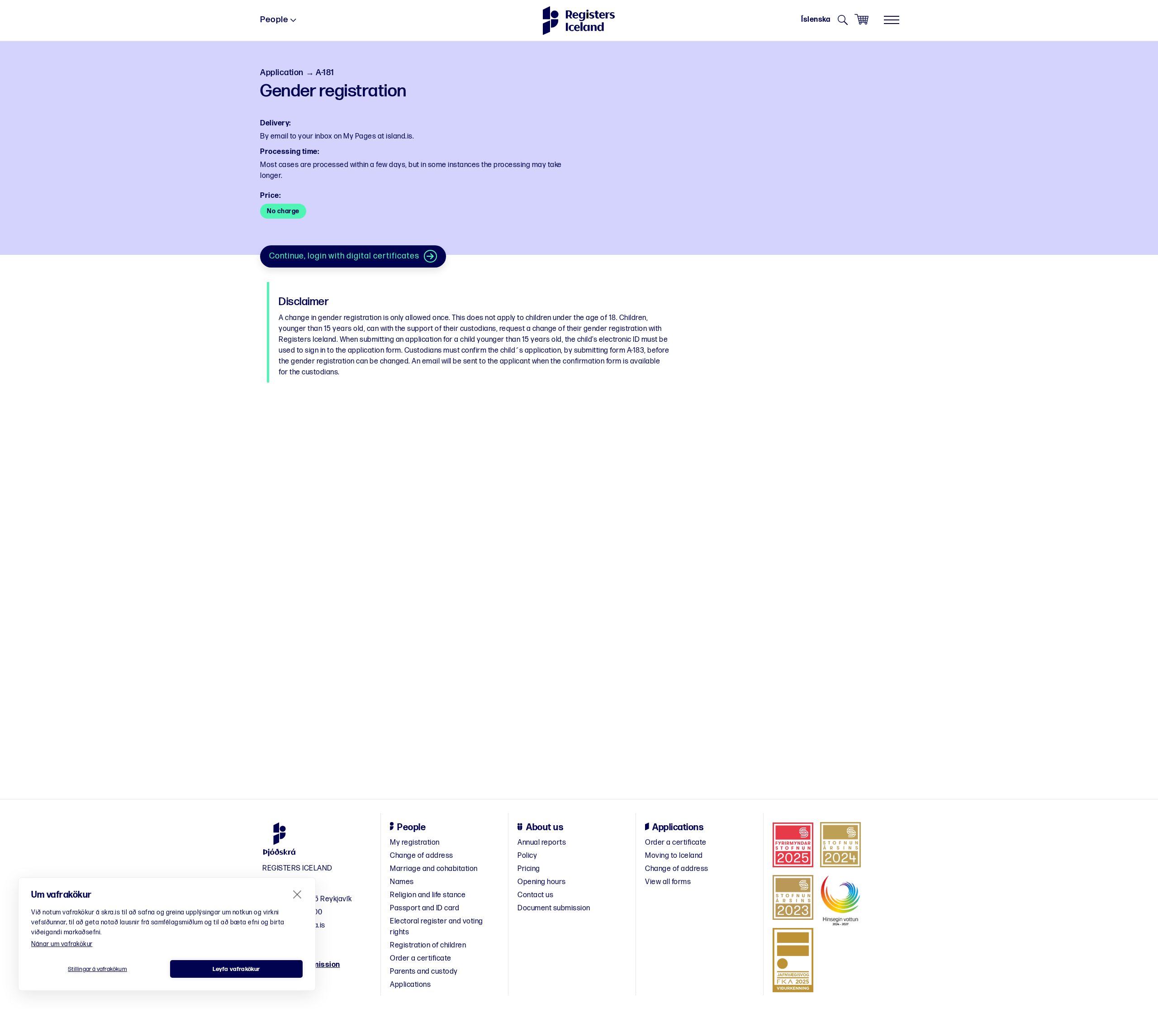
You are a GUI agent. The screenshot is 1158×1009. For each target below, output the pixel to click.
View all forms (668, 882)
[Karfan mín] (861, 19)
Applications (410, 984)
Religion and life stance (427, 895)
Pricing (528, 869)
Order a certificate (420, 958)
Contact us (535, 895)
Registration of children (428, 945)
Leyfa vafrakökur (236, 969)
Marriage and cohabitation (434, 869)
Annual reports (541, 842)
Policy (527, 855)
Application (282, 72)
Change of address (421, 855)
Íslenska (815, 19)
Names (402, 882)
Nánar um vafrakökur (62, 944)
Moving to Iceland (674, 855)
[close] (297, 894)
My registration (415, 842)
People (274, 19)
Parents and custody (424, 971)
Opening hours (541, 882)
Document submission (553, 908)
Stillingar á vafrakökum (97, 969)
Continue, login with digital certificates (344, 256)
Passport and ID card (424, 908)
